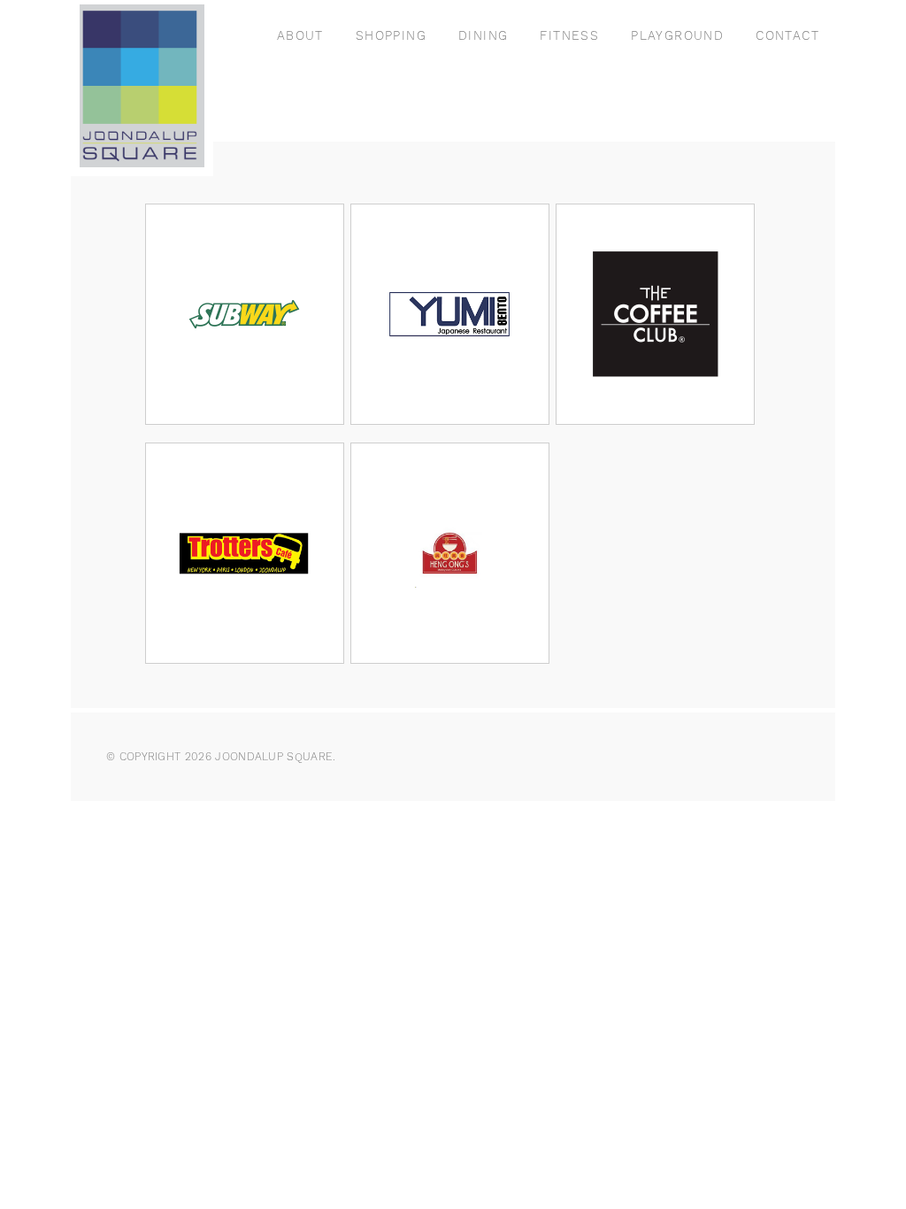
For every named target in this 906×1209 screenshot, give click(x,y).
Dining (483, 35)
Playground (677, 35)
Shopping (391, 35)
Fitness (569, 35)
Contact (787, 35)
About (300, 35)
